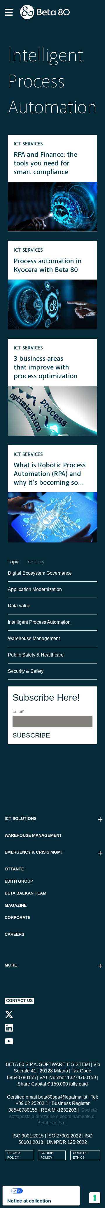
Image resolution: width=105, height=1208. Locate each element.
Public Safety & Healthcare (36, 654)
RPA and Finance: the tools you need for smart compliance (45, 164)
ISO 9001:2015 (28, 1135)
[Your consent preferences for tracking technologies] (94, 1197)
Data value (19, 605)
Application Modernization (35, 589)
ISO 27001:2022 (64, 1135)
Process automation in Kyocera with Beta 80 (48, 266)
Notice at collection (29, 1201)
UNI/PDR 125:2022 (67, 1142)
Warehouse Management (34, 638)
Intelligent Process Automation (39, 622)
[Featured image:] (52, 207)
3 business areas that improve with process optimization (46, 368)
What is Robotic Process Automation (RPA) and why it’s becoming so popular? (50, 474)
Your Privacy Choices (47, 1191)
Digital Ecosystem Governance (40, 573)
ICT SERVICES (28, 144)
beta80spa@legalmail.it (62, 1097)
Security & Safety (25, 671)
